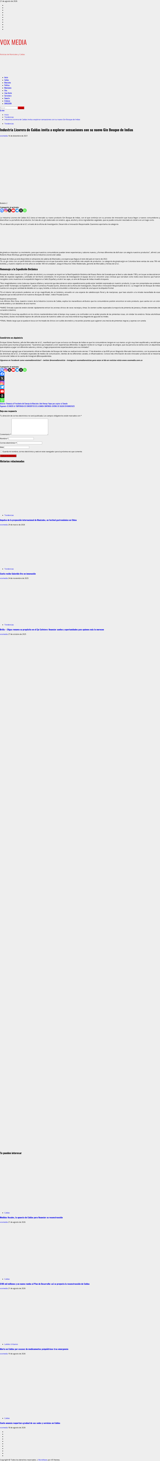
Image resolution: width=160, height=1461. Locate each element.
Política (6, 85)
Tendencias (9, 123)
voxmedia (4, 136)
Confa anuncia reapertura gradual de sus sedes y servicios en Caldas (30, 1422)
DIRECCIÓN (8, 103)
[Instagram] (6, 210)
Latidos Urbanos (11, 1344)
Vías (5, 90)
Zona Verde (8, 93)
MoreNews (42, 1460)
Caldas (6, 80)
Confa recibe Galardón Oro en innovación (18, 573)
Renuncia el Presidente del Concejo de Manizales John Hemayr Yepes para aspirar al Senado (33, 403)
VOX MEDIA (13, 42)
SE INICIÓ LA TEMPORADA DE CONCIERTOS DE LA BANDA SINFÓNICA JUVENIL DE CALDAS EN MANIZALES (37, 406)
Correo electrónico (8, 443)
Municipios (7, 88)
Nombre (4, 438)
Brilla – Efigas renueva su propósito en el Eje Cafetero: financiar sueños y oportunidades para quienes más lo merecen (52, 629)
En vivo (2, 110)
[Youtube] (13, 210)
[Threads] (21, 210)
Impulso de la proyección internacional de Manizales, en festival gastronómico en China (38, 519)
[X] (9, 210)
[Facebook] (2, 210)
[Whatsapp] (25, 210)
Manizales (7, 82)
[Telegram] (17, 210)
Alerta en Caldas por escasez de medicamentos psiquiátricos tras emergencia (34, 1348)
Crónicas (7, 101)
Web (2, 447)
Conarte (7, 98)
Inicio (6, 77)
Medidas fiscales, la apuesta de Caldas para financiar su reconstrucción (31, 1217)
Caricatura (7, 95)
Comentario (5, 434)
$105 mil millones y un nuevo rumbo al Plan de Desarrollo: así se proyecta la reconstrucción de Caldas (45, 1283)
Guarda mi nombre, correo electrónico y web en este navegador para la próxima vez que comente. (42, 451)
